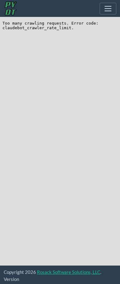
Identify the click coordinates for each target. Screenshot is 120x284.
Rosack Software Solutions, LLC (68, 272)
